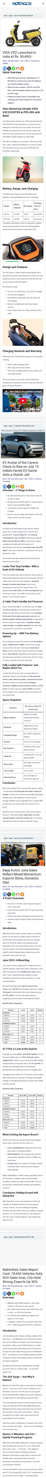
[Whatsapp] (13, 68)
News (5, 61)
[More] (22, 68)
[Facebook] (5, 68)
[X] (9, 68)
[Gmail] (18, 68)
